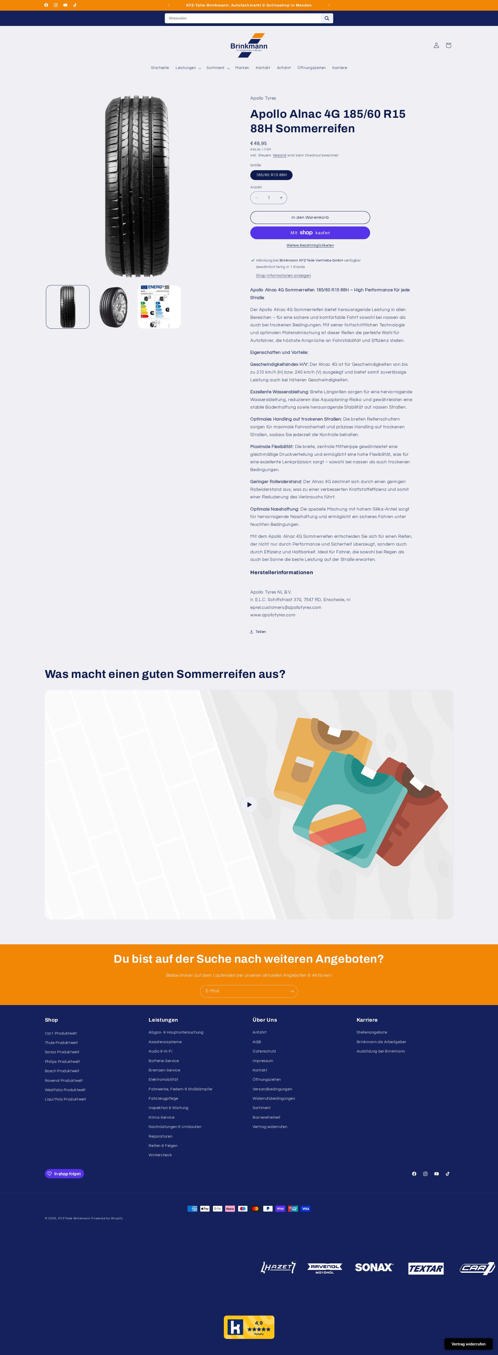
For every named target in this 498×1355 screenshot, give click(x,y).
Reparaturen (160, 1136)
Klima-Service (161, 1117)
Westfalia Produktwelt (65, 1090)
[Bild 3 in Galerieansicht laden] (159, 306)
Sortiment (262, 1108)
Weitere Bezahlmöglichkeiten (310, 245)
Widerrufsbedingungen (274, 1098)
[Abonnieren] (292, 991)
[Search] (327, 18)
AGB (257, 1042)
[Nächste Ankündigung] (329, 5)
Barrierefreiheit (267, 1117)
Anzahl (256, 187)
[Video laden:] (249, 805)
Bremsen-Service (164, 1070)
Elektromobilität (163, 1080)
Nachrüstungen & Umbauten (175, 1127)
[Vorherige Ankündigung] (169, 5)
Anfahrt (260, 1032)
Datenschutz (264, 1051)
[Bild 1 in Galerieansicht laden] (67, 306)
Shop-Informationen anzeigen (283, 275)
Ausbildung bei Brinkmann (381, 1051)
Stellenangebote (372, 1032)
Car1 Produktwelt (61, 1033)
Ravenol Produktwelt (64, 1081)
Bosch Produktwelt (62, 1071)
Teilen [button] (260, 632)
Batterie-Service (164, 1061)
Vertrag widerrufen (270, 1127)
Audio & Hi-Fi (160, 1051)
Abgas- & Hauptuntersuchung (176, 1032)
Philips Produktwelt (62, 1062)
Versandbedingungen (272, 1089)
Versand (279, 155)
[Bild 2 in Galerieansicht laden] (113, 306)
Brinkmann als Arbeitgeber (381, 1042)
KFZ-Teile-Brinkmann (74, 1218)
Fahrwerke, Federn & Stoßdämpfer (181, 1089)
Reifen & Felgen (163, 1146)
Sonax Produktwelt (62, 1052)
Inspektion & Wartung (169, 1108)
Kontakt (260, 1070)
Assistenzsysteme (165, 1042)
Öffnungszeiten (267, 1080)
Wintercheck (160, 1155)
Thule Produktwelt (61, 1043)
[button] (187, 68)
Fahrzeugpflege (163, 1098)
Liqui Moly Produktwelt (65, 1099)
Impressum (263, 1061)
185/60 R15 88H (271, 175)
